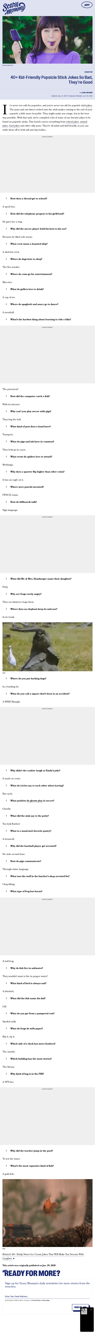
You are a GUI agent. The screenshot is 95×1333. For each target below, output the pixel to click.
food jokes (14, 125)
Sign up (78, 1307)
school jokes (72, 122)
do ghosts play (35, 800)
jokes (89, 105)
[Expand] (83, 1309)
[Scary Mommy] (14, 8)
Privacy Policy (46, 1300)
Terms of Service (36, 1300)
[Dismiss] (91, 1309)
